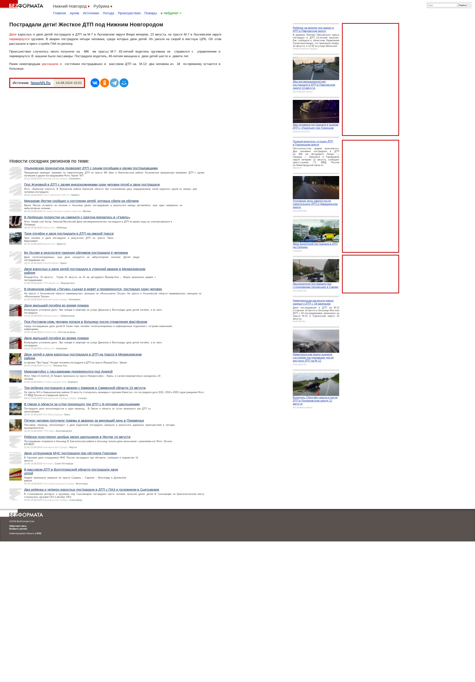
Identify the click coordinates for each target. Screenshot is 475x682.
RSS (39, 533)
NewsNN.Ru (41, 83)
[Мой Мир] (123, 82)
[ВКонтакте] (95, 82)
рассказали (50, 64)
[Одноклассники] (104, 82)
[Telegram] (114, 82)
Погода (108, 13)
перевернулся (19, 39)
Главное (59, 13)
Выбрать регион (18, 529)
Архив (74, 13)
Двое (13, 34)
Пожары (150, 13)
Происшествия (129, 13)
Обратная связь (18, 526)
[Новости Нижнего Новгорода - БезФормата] (22, 4)
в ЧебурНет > (171, 13)
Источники (91, 13)
